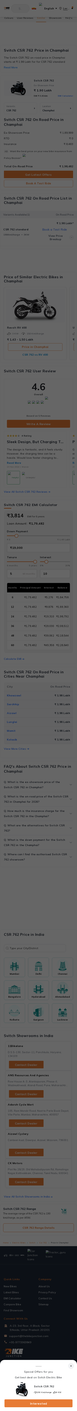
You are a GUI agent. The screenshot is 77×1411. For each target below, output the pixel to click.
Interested (38, 1403)
